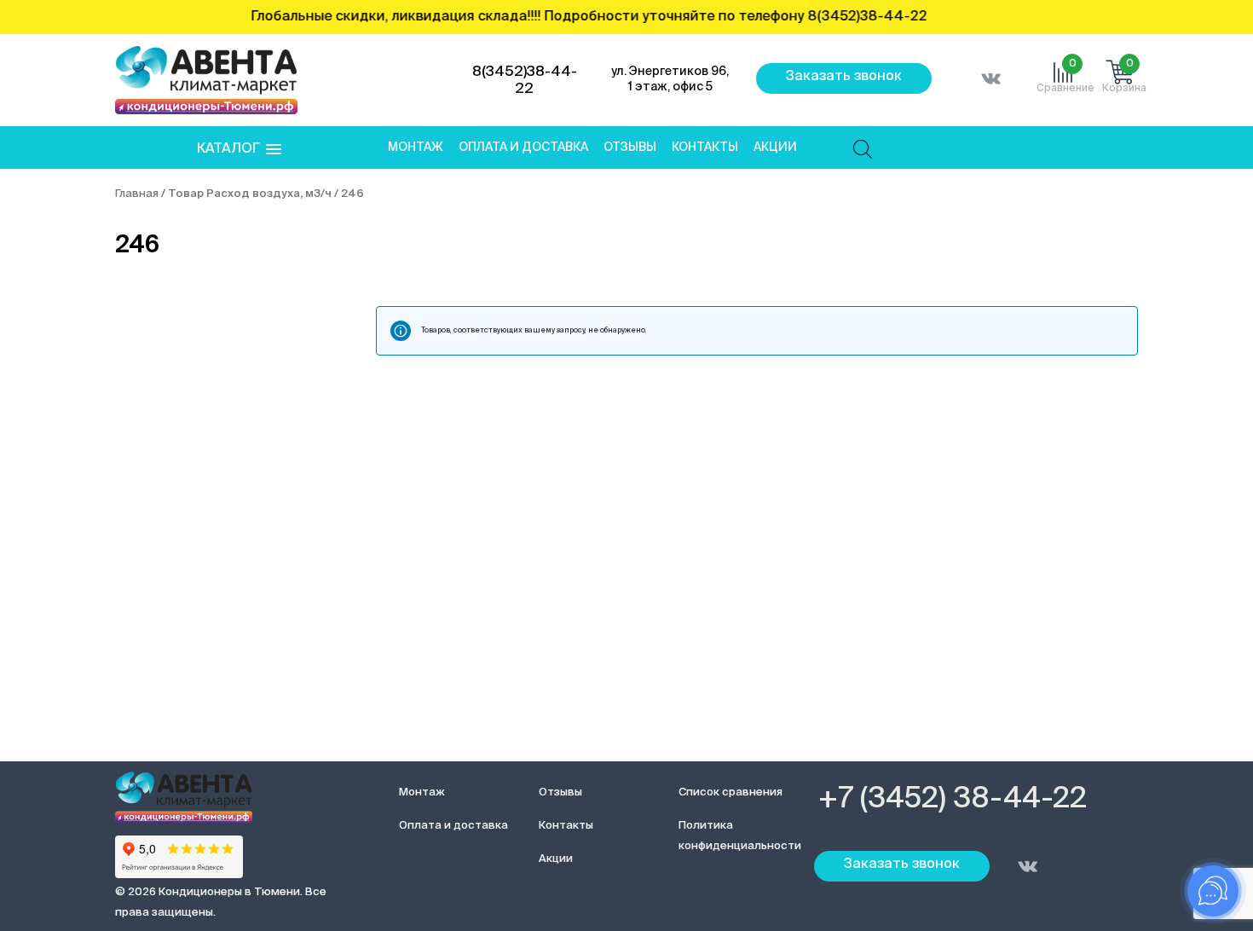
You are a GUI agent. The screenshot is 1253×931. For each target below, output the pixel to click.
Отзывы (629, 147)
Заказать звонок (844, 77)
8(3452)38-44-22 (524, 80)
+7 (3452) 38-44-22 (952, 799)
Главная (137, 194)
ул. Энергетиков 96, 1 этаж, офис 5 (670, 79)
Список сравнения (730, 792)
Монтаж (415, 147)
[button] (239, 150)
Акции (775, 147)
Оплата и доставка (523, 147)
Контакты (705, 147)
